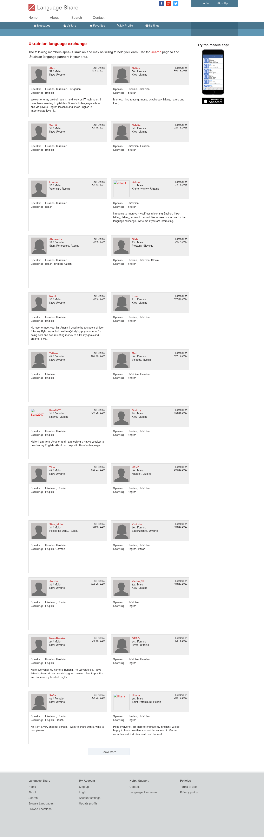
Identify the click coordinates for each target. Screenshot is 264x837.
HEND (135, 467)
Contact (99, 17)
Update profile (88, 803)
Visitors (71, 25)
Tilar (52, 467)
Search (76, 17)
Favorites (99, 25)
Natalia (136, 125)
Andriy (53, 581)
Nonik (53, 296)
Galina (136, 68)
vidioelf (136, 182)
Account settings (89, 798)
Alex (52, 68)
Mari (134, 353)
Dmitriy (136, 410)
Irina (135, 296)
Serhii (53, 125)
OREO (136, 638)
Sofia (52, 695)
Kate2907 (55, 410)
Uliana (136, 695)
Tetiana (53, 353)
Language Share (57, 7)
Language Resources (144, 792)
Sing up (84, 787)
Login (205, 3)
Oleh (135, 239)
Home (33, 17)
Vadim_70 (138, 581)
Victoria (137, 524)
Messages (43, 25)
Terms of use (188, 787)
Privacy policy (189, 792)
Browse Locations (40, 809)
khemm (53, 182)
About (54, 17)
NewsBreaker (57, 638)
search (156, 51)
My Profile (126, 25)
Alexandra (55, 239)
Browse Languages (41, 803)
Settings (154, 25)
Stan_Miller (56, 524)
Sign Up (222, 3)
